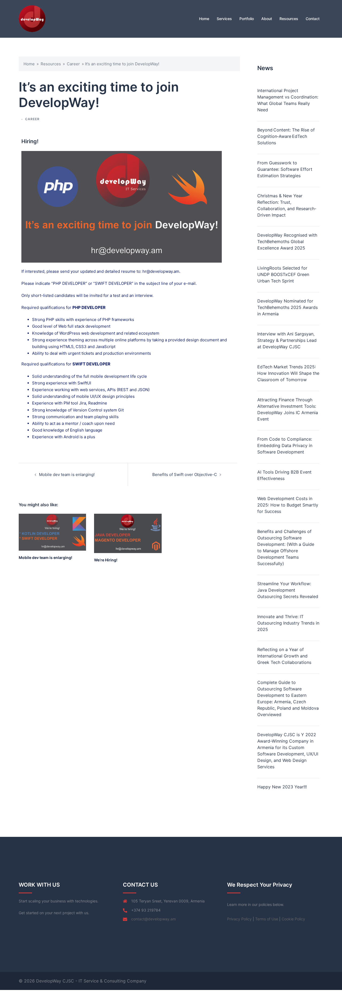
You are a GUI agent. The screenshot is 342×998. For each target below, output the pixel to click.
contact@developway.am (153, 919)
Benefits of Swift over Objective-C (184, 474)
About (266, 18)
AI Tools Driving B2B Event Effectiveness (284, 475)
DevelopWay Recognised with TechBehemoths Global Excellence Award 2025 (287, 241)
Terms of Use (266, 919)
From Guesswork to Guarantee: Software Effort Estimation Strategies (284, 169)
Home (204, 18)
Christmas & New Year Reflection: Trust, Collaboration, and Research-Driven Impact (286, 205)
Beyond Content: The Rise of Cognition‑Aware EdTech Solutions (286, 136)
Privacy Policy (239, 919)
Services (224, 18)
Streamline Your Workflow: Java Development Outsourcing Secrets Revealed (287, 590)
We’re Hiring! (105, 560)
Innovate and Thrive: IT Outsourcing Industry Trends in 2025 (288, 623)
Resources (288, 18)
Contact (313, 18)
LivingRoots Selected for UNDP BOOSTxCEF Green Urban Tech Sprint (283, 274)
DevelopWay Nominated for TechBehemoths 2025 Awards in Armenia (287, 307)
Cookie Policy (293, 919)
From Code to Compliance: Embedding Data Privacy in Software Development (284, 445)
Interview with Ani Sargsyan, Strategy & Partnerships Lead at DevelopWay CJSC (287, 340)
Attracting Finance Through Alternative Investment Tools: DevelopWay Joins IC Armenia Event (287, 409)
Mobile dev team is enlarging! (67, 474)
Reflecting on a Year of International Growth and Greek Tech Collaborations (284, 656)
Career (73, 63)
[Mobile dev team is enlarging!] (52, 531)
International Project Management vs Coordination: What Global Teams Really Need (287, 100)
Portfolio (246, 18)
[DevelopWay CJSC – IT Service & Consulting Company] (32, 18)
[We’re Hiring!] (127, 533)
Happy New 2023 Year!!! (282, 786)
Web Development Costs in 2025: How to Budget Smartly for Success (287, 505)
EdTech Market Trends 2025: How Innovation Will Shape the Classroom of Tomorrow (288, 373)
